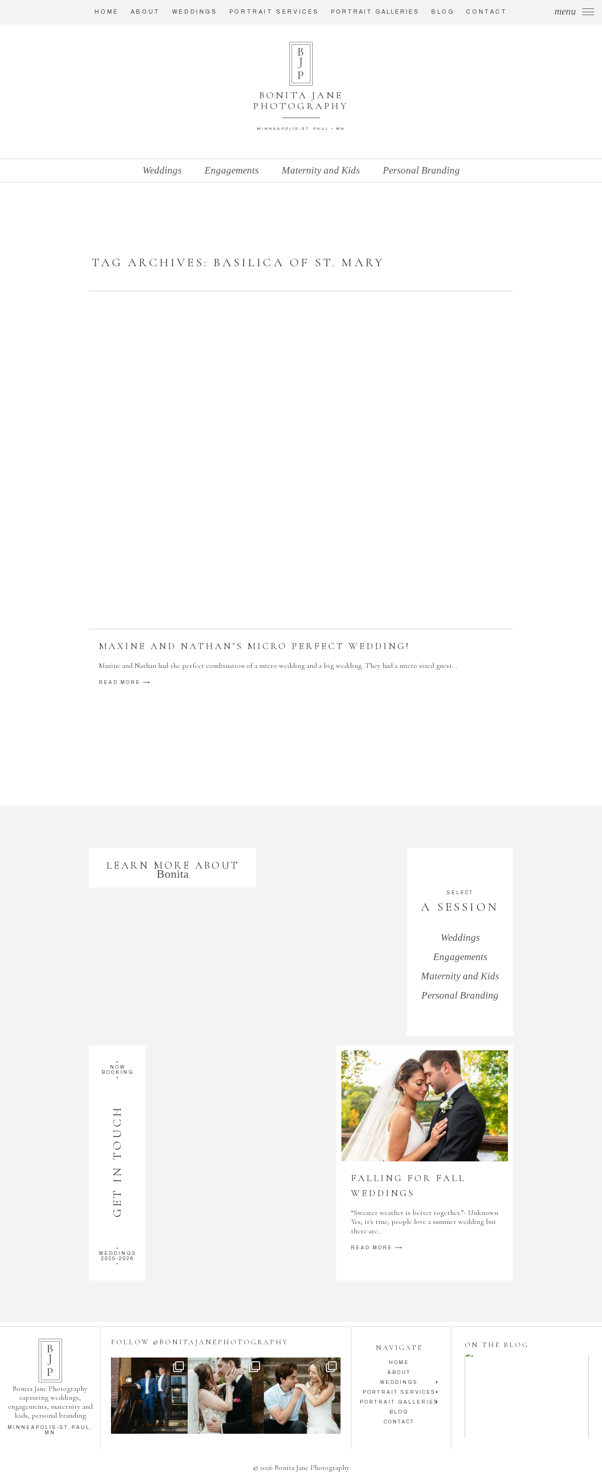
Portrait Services (274, 11)
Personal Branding (421, 170)
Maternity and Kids (321, 170)
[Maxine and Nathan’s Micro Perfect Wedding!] (301, 460)
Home (107, 11)
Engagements (232, 170)
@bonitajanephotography (220, 1342)
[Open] (149, 1396)
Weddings (195, 11)
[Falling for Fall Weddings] (424, 1105)
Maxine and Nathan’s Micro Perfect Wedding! (254, 646)
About (145, 11)
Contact (486, 11)
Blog (442, 11)
